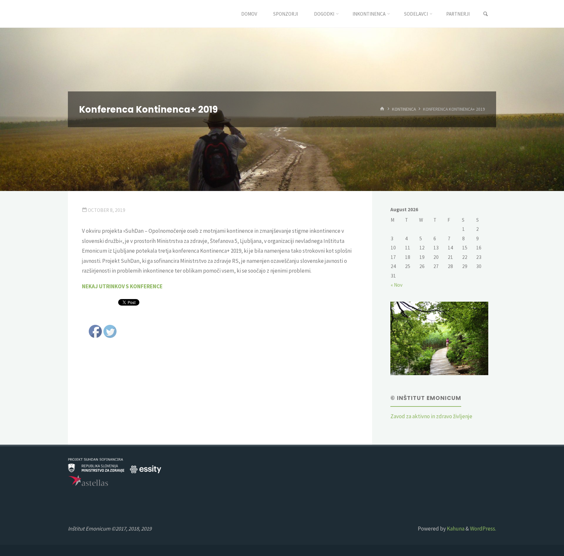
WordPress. (483, 528)
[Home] (382, 109)
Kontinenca (404, 109)
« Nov (396, 285)
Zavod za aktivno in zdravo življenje (431, 416)
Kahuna (455, 528)
